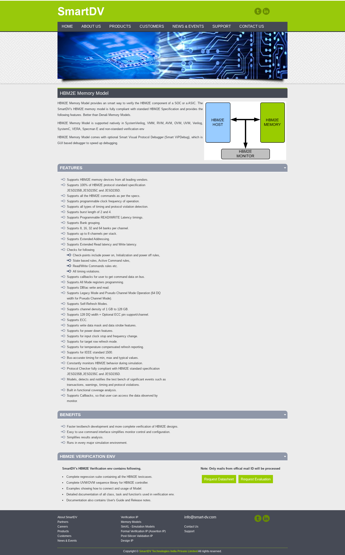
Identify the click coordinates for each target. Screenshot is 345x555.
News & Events (188, 26)
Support (221, 26)
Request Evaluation (256, 479)
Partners (63, 522)
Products (120, 26)
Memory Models (131, 522)
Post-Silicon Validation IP (137, 536)
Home (67, 26)
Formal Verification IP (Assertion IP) (143, 531)
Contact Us (251, 26)
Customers (152, 26)
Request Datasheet (219, 479)
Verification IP (129, 517)
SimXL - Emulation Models (138, 526)
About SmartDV (67, 517)
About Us (91, 26)
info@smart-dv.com (200, 517)
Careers (63, 526)
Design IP (127, 540)
